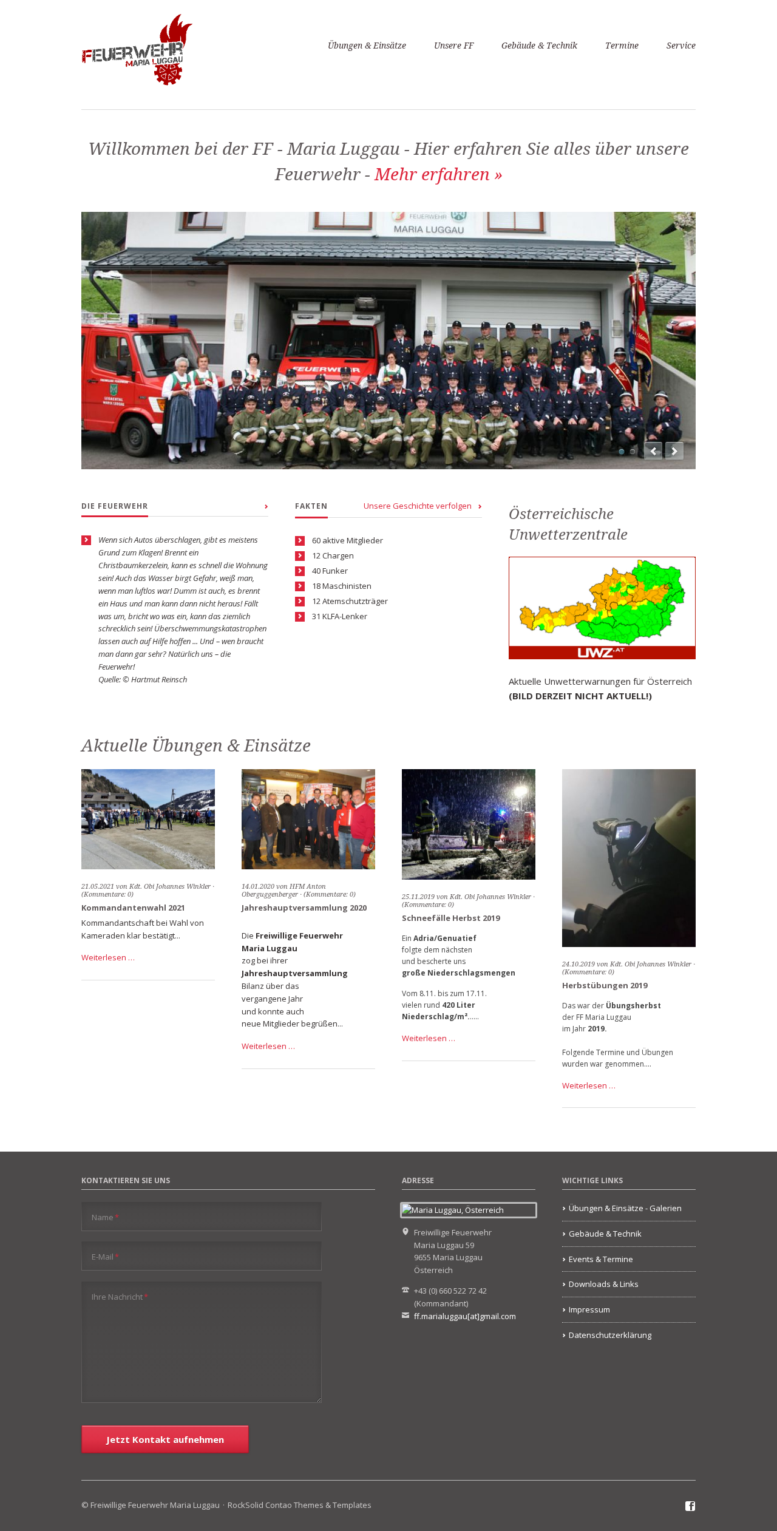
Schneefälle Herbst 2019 (451, 917)
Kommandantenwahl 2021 (133, 907)
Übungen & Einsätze (367, 45)
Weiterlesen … (108, 957)
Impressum (589, 1309)
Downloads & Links (604, 1283)
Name (105, 1217)
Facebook (690, 1507)
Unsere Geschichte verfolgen (418, 505)
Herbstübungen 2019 (604, 985)
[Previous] (653, 451)
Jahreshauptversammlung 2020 (304, 907)
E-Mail (105, 1256)
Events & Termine (601, 1259)
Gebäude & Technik (539, 45)
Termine (622, 45)
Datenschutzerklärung (610, 1334)
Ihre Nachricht (120, 1296)
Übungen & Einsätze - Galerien (625, 1208)
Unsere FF (453, 45)
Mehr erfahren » (439, 175)
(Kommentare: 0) (330, 894)
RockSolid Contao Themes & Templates (300, 1504)
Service (681, 45)
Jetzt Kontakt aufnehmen (165, 1439)
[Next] (674, 451)
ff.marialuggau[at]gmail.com (465, 1316)
